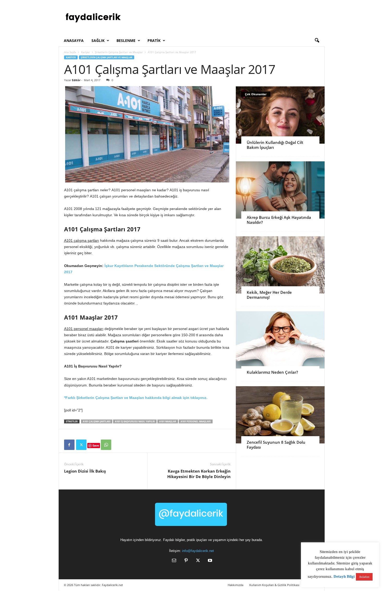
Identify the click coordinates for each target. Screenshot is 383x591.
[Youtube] (209, 561)
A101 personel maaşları (196, 421)
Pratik (153, 40)
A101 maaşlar (167, 421)
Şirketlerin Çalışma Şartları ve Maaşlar (119, 52)
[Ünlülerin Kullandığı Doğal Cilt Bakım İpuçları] (280, 115)
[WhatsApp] (106, 445)
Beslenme (125, 40)
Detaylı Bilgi (344, 576)
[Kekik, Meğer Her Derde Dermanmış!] (280, 265)
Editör (76, 80)
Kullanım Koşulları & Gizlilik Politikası (274, 585)
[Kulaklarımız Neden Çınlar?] (280, 339)
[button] (317, 40)
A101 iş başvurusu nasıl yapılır (135, 421)
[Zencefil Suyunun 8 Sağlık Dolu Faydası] (280, 414)
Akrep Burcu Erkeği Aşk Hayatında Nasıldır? (279, 220)
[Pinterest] (186, 561)
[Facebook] (69, 445)
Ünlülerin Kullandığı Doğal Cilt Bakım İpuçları (275, 145)
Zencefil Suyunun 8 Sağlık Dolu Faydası (276, 445)
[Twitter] (81, 445)
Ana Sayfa (70, 52)
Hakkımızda (235, 585)
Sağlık (97, 40)
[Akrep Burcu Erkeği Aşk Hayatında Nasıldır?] (280, 190)
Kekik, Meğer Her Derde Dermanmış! (269, 295)
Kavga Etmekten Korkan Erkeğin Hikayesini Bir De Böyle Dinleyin (199, 473)
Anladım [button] (364, 576)
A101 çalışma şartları (96, 421)
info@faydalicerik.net (198, 551)
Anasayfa (74, 40)
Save (95, 445)
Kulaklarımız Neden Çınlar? (272, 372)
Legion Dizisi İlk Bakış (85, 471)
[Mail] (174, 561)
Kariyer (85, 52)
